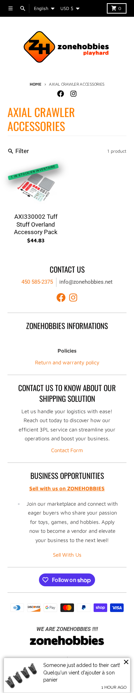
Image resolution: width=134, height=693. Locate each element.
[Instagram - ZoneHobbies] (74, 94)
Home (35, 84)
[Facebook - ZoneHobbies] (61, 94)
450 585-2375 (37, 282)
